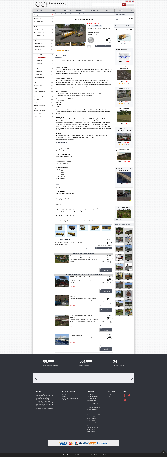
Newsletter (94, 10)
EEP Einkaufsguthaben (40, 35)
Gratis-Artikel (37, 113)
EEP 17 (64, 394)
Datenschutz (87, 454)
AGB (76, 454)
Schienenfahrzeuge (39, 41)
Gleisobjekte (37, 99)
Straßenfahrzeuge (38, 85)
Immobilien (37, 94)
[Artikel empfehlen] (89, 46)
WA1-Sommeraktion (39, 21)
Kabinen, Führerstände (40, 110)
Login (121, 10)
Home (39, 10)
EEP (53, 10)
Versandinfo (81, 454)
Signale (36, 108)
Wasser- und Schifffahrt (40, 91)
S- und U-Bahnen (40, 80)
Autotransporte (40, 66)
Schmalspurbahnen (40, 82)
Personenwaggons (40, 46)
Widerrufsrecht (94, 454)
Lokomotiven (38, 43)
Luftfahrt (36, 88)
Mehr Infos (72, 265)
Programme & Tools (39, 32)
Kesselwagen (40, 60)
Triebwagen (38, 71)
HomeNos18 (37, 18)
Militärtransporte (41, 69)
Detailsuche (130, 4)
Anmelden (110, 394)
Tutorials (64, 396)
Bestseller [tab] (118, 219)
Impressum (100, 454)
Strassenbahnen (39, 77)
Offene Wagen (40, 55)
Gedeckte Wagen (41, 57)
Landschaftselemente (39, 105)
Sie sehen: (57, 14)
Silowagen (39, 63)
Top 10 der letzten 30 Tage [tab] (123, 26)
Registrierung (111, 396)
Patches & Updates (39, 27)
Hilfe (107, 10)
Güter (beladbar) (38, 96)
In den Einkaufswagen (104, 46)
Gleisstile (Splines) (39, 102)
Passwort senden (111, 397)
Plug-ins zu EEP (38, 29)
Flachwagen (40, 52)
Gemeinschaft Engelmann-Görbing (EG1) (73, 242)
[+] (70, 33)
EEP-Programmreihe (39, 24)
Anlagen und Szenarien (40, 38)
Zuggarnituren (39, 74)
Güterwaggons (39, 49)
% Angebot (80, 10)
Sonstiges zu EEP (38, 116)
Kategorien (67, 10)
